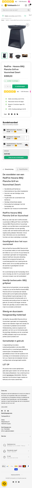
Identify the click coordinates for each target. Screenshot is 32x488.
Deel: (5, 114)
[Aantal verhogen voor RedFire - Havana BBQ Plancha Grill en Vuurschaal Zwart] (10, 86)
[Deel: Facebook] (9, 114)
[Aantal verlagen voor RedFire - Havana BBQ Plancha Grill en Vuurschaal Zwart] (5, 86)
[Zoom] (27, 24)
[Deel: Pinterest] (15, 114)
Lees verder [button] (4, 407)
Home (2, 20)
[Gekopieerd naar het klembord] (17, 114)
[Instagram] (5, 410)
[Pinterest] (8, 410)
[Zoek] (28, 10)
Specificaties (23, 169)
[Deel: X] (12, 114)
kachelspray (10, 375)
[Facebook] (2, 410)
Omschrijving (9, 169)
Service (3, 436)
